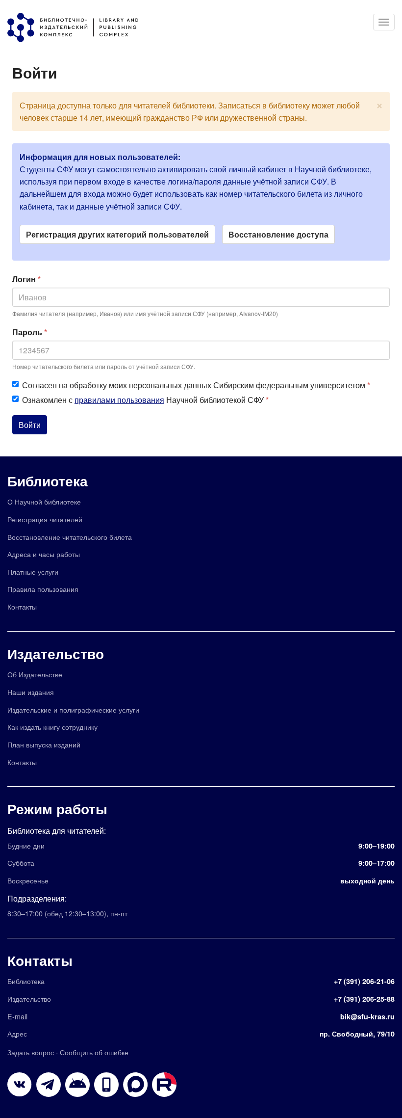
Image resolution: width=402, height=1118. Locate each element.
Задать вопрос (30, 1052)
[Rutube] (164, 1084)
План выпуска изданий (43, 744)
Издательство (55, 653)
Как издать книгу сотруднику (52, 726)
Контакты (22, 606)
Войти (30, 424)
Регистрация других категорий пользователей (117, 234)
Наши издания (30, 692)
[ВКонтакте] (19, 1084)
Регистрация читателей (44, 519)
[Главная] (77, 27)
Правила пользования (42, 589)
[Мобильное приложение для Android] (106, 1084)
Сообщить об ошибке (94, 1052)
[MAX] (135, 1084)
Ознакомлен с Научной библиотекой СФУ (145, 399)
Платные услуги (32, 571)
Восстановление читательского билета (69, 537)
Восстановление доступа (278, 234)
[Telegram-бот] (77, 1084)
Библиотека (47, 481)
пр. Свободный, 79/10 (357, 1033)
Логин (26, 279)
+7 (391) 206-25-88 (364, 999)
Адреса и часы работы (43, 554)
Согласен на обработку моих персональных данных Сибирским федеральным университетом (196, 385)
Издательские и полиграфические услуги (73, 709)
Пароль (29, 332)
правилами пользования (119, 399)
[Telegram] (48, 1084)
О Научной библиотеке (44, 501)
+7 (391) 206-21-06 (364, 981)
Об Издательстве (34, 674)
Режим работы (57, 809)
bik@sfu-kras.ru (367, 1016)
